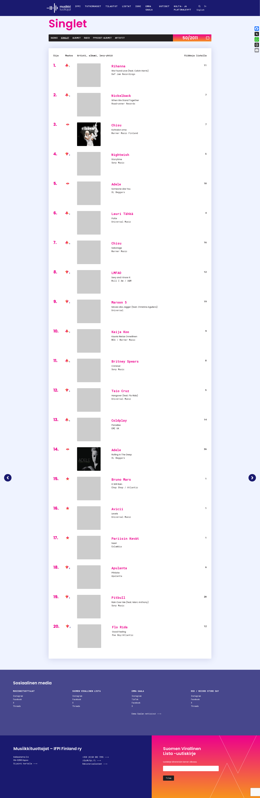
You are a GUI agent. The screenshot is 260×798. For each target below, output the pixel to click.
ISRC (138, 6)
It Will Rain (116, 484)
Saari (114, 543)
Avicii (117, 509)
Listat (126, 6)
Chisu (116, 125)
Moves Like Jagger (121, 307)
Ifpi (78, 6)
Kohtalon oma (118, 129)
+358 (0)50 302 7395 (92, 757)
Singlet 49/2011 (8, 477)
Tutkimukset (93, 6)
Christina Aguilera (147, 307)
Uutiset (164, 6)
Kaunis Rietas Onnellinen (124, 336)
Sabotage (116, 247)
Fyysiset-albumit (102, 38)
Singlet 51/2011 (252, 477)
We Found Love (119, 70)
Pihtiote (115, 572)
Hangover (116, 395)
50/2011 (190, 38)
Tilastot (111, 6)
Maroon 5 (119, 302)
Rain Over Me (118, 602)
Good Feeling (119, 631)
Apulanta (119, 568)
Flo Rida (133, 395)
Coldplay (119, 420)
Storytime (116, 159)
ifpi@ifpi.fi (89, 760)
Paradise (116, 425)
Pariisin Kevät (125, 538)
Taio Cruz (120, 391)
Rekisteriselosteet (92, 764)
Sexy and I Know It (120, 277)
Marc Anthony (140, 602)
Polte (114, 218)
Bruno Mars (121, 479)
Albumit (76, 38)
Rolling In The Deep (121, 454)
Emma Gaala (149, 8)
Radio (87, 38)
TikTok (135, 699)
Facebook (17, 699)
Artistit (120, 38)
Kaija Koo (120, 332)
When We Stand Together (125, 100)
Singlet (65, 38)
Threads (17, 706)
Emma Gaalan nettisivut (144, 713)
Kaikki (54, 38)
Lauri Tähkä (122, 214)
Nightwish (120, 155)
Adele (116, 184)
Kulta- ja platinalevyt (182, 8)
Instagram (18, 696)
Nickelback (121, 95)
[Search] (199, 6)
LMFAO (116, 273)
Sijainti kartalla (22, 763)
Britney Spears (125, 361)
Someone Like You (120, 188)
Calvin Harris (141, 70)
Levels (114, 513)
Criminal (115, 366)
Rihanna (118, 66)
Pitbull (118, 597)
